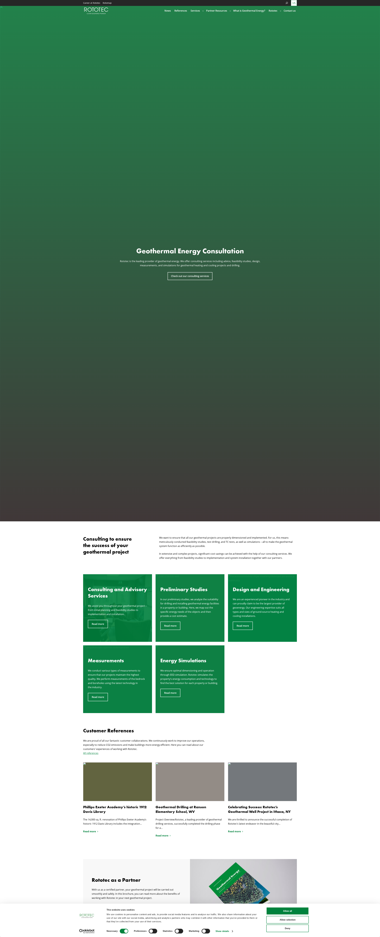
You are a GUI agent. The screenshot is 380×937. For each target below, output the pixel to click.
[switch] (153, 931)
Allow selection (288, 919)
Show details (222, 931)
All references (90, 753)
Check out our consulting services (190, 276)
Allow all (287, 911)
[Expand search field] (287, 3)
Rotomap (107, 2)
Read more (98, 624)
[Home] (96, 11)
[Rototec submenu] (280, 11)
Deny (287, 928)
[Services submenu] (203, 11)
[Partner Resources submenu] (230, 11)
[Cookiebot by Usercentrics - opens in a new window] (87, 931)
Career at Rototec (91, 2)
